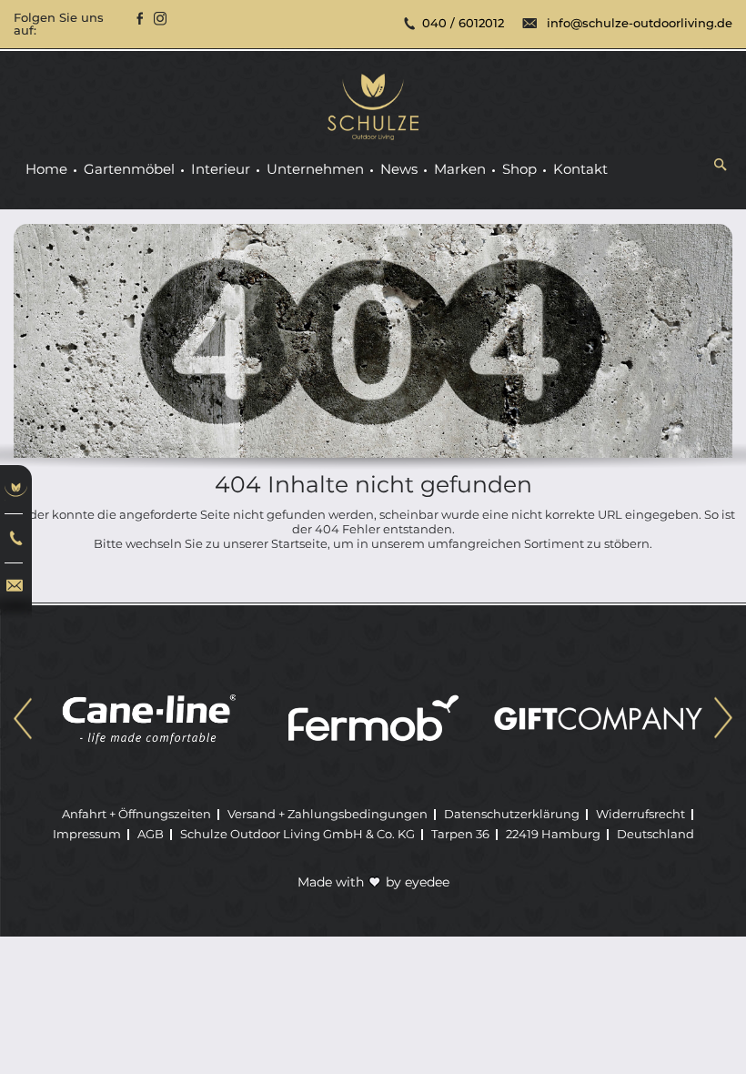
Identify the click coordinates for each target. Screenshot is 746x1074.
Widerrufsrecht (640, 813)
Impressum (87, 833)
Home (46, 169)
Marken (460, 169)
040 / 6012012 (463, 22)
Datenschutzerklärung (512, 813)
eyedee (427, 882)
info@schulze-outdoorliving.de (639, 22)
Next (723, 720)
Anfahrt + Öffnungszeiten (136, 813)
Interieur (220, 169)
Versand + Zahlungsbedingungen (327, 813)
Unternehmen (315, 169)
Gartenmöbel (129, 169)
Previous (23, 720)
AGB (150, 833)
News (399, 169)
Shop (519, 169)
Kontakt (580, 169)
